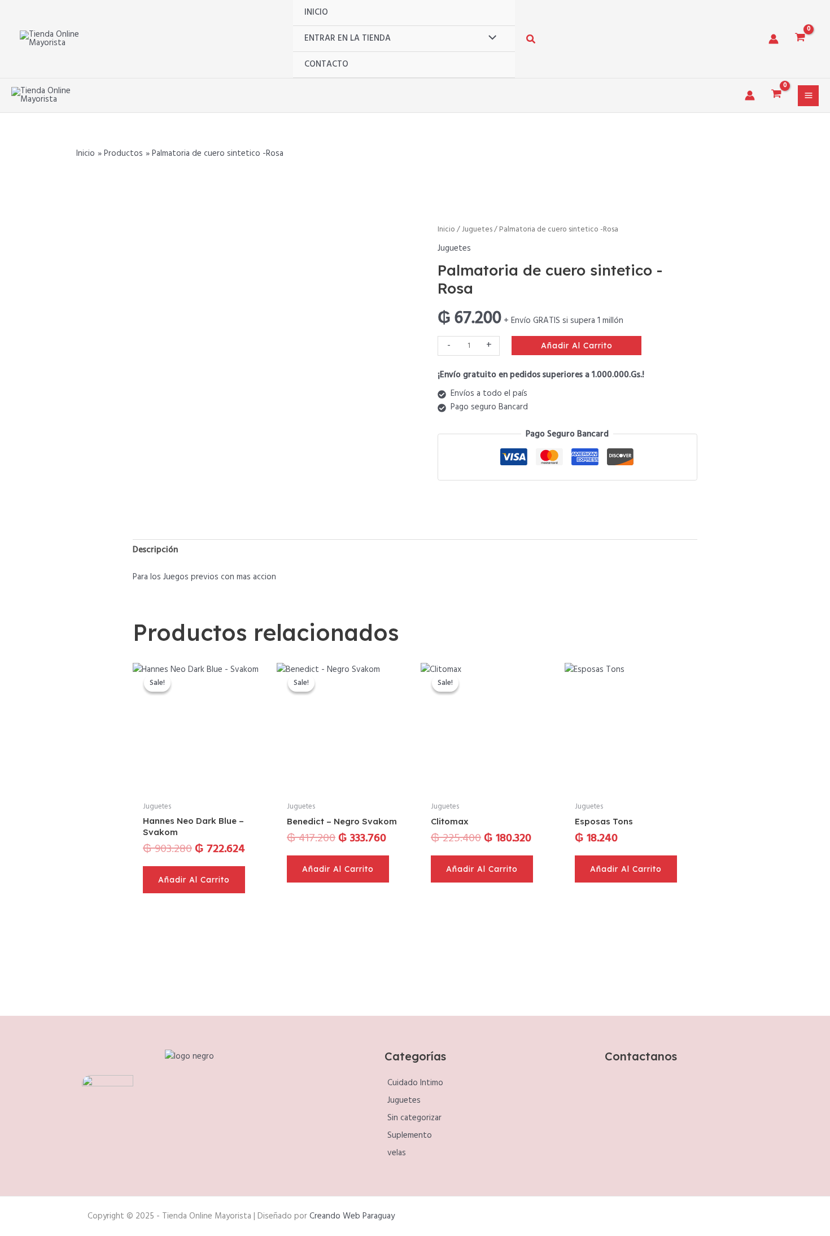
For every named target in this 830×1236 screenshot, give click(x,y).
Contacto (326, 64)
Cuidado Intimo (415, 1083)
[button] (531, 41)
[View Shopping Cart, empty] (800, 38)
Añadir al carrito (577, 345)
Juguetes (477, 229)
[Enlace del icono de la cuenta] (773, 39)
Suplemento (409, 1135)
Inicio (316, 12)
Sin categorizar (414, 1118)
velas (396, 1153)
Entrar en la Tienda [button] (347, 38)
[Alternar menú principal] (808, 95)
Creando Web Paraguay (352, 1216)
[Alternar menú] (489, 38)
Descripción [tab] (155, 550)
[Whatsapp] (654, 1122)
